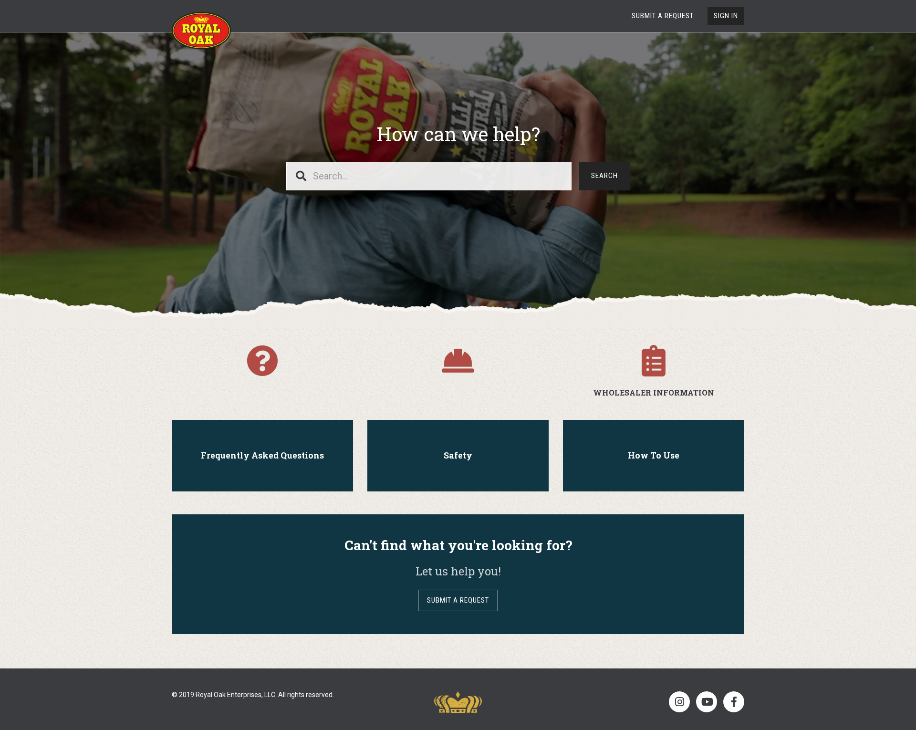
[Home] (201, 30)
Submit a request (663, 15)
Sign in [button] (726, 15)
